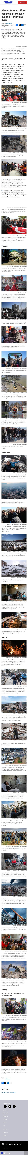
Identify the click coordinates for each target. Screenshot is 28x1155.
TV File (4, 1122)
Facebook (5, 1132)
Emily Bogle (9, 23)
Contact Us (5, 1113)
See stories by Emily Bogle (8, 1093)
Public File (5, 1116)
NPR (7, 1078)
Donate (23, 2)
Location (5, 1119)
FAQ (4, 1125)
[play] (2, 1153)
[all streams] (26, 1153)
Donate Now (6, 1129)
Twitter (4, 1135)
